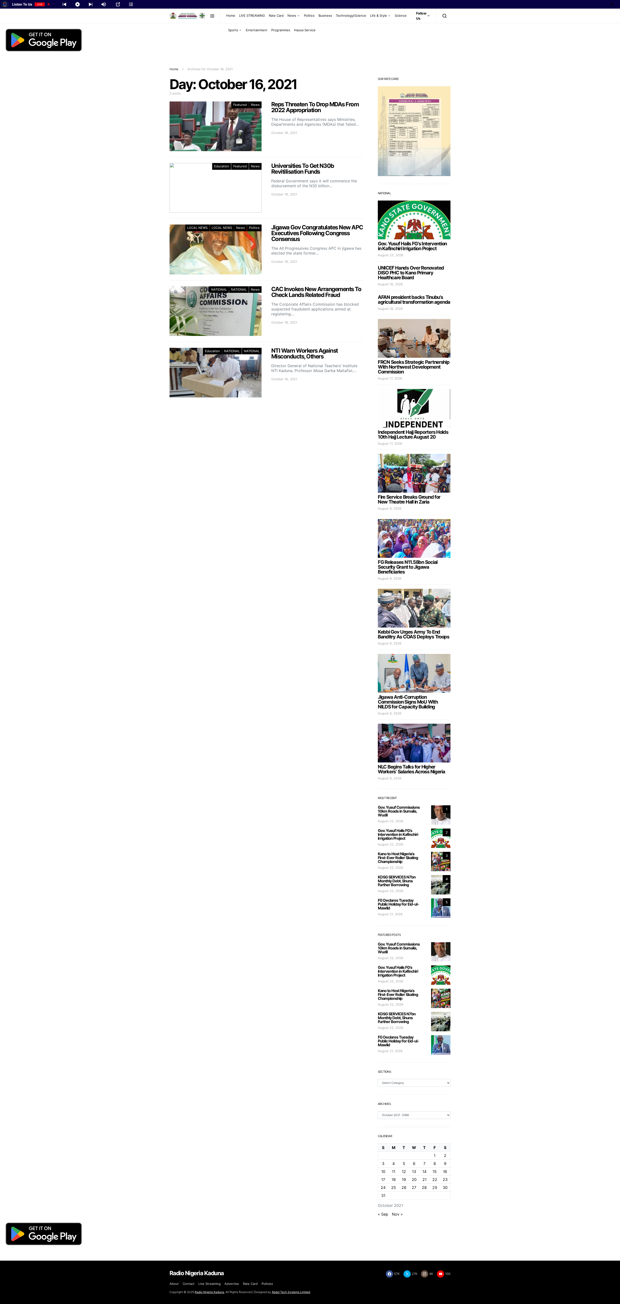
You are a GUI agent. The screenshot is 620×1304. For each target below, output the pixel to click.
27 (414, 1187)
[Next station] (64, 4)
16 (445, 1171)
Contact (188, 1284)
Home (230, 15)
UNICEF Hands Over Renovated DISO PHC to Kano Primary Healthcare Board (411, 272)
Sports (233, 30)
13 (414, 1171)
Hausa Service (305, 30)
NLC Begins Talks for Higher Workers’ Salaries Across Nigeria (411, 769)
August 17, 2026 (390, 378)
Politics (309, 15)
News (291, 15)
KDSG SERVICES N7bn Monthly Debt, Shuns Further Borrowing (397, 881)
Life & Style (378, 15)
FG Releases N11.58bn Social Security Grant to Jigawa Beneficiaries (407, 567)
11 (393, 1171)
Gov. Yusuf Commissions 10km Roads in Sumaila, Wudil (399, 811)
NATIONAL (219, 289)
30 (445, 1187)
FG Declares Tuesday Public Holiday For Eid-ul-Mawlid (398, 904)
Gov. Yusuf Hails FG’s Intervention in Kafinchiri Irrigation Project (412, 246)
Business (325, 15)
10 (383, 1171)
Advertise (232, 1284)
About (174, 1284)
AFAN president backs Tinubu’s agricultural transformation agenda (414, 299)
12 (404, 1171)
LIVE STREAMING (252, 15)
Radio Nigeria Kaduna (209, 1292)
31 (383, 1195)
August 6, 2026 (389, 713)
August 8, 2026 (389, 508)
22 (434, 1179)
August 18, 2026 (390, 284)
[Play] (77, 4)
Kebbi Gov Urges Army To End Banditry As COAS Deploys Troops (413, 634)
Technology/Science (351, 15)
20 (414, 1179)
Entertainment (256, 30)
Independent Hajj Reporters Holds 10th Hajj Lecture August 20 (413, 434)
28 (424, 1187)
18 (394, 1179)
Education (221, 166)
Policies (267, 1284)
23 (445, 1179)
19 (404, 1179)
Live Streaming (209, 1284)
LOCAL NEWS (197, 228)
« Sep (383, 1214)
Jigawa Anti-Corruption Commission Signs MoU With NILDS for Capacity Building (408, 702)
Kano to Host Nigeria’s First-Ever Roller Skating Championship (398, 857)
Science (401, 15)
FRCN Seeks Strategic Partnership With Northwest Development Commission (414, 367)
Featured (240, 105)
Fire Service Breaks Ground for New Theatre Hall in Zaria (409, 499)
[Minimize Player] (612, 4)
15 (435, 1171)
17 (383, 1179)
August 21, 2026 (390, 914)
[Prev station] (90, 4)
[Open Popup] (118, 4)
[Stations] (131, 4)
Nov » (397, 1214)
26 (404, 1187)
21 (424, 1179)
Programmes (280, 30)
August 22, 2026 (390, 255)
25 (393, 1187)
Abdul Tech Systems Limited (291, 1292)
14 (424, 1171)
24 (383, 1187)
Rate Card (276, 15)
